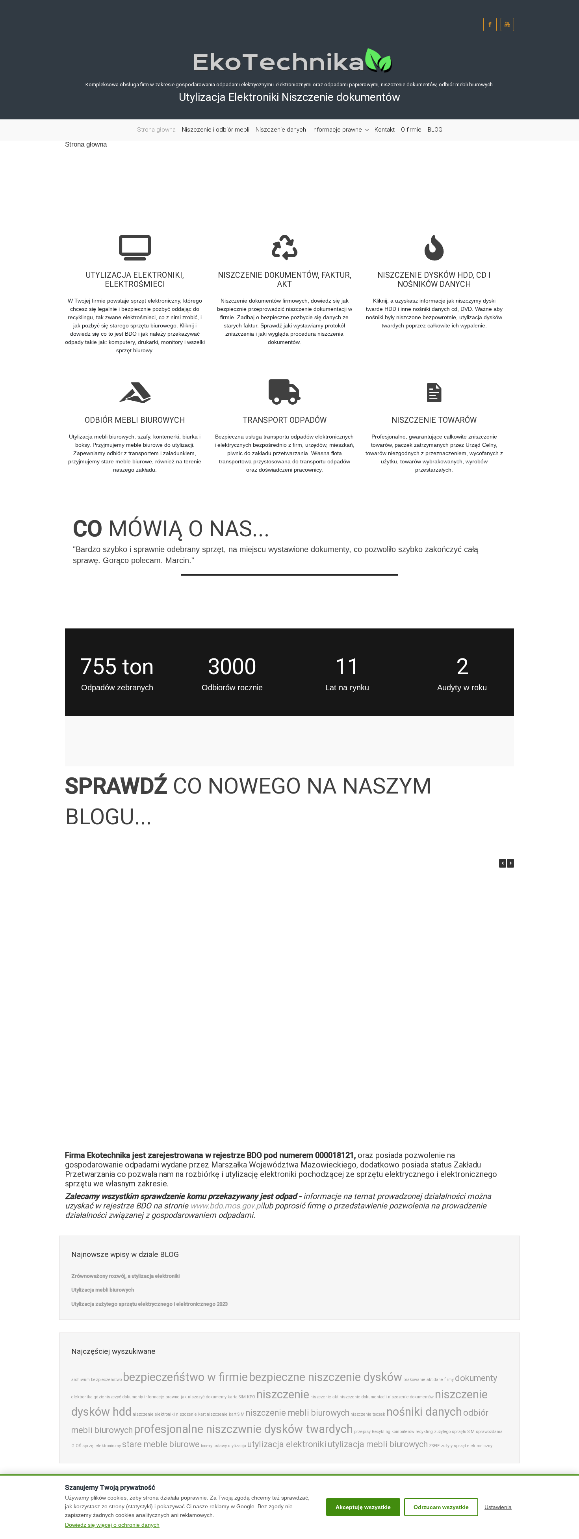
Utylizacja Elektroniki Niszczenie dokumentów (289, 97)
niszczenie (282, 1394)
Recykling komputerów (393, 1431)
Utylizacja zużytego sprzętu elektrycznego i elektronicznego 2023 (318, 937)
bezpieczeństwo (106, 1379)
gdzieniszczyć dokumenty (118, 1397)
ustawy (220, 1445)
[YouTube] (507, 24)
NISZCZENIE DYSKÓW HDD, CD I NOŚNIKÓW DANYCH (434, 280)
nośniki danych (424, 1411)
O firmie (411, 129)
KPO (251, 1397)
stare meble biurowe (161, 1444)
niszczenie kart (191, 1414)
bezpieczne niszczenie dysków (325, 1377)
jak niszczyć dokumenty (203, 1397)
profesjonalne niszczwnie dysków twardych (243, 1429)
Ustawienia (498, 1507)
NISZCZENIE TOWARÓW (434, 420)
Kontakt (385, 129)
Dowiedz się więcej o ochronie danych (112, 1525)
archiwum (80, 1379)
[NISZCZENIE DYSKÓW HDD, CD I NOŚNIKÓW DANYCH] (434, 239)
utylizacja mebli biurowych (378, 1444)
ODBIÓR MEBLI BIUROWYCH (135, 420)
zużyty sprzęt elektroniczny (466, 1445)
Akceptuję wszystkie (363, 1507)
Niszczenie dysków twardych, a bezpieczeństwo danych (420, 1016)
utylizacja (237, 1445)
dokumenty (476, 1378)
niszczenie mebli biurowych (297, 1413)
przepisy (362, 1431)
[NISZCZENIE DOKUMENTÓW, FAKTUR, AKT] (284, 239)
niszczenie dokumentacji (363, 1397)
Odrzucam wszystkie (441, 1507)
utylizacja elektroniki (287, 1444)
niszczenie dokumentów (411, 1397)
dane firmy (444, 1379)
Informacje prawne (337, 129)
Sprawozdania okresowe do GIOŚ (317, 1094)
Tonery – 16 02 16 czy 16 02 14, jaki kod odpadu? (420, 933)
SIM (471, 1431)
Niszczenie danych (281, 129)
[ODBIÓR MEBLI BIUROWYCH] (134, 384)
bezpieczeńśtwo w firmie (185, 1377)
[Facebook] (490, 24)
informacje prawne (162, 1397)
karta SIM (237, 1397)
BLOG (435, 129)
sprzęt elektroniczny (101, 1445)
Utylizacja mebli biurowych (215, 929)
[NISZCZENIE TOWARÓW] (434, 384)
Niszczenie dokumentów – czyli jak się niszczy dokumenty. (216, 1098)
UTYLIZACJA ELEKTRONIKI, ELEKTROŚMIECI (135, 280)
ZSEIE (434, 1445)
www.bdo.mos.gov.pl (226, 1205)
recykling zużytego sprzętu (441, 1431)
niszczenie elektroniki (154, 1414)
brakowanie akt (417, 1379)
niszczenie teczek (368, 1414)
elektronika (82, 1397)
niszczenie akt (324, 1397)
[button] (510, 863)
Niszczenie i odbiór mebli (215, 129)
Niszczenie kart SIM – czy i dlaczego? (113, 1098)
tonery (206, 1445)
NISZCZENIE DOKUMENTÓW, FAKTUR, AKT (284, 280)
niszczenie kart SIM (226, 1414)
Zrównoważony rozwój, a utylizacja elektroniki (113, 933)
